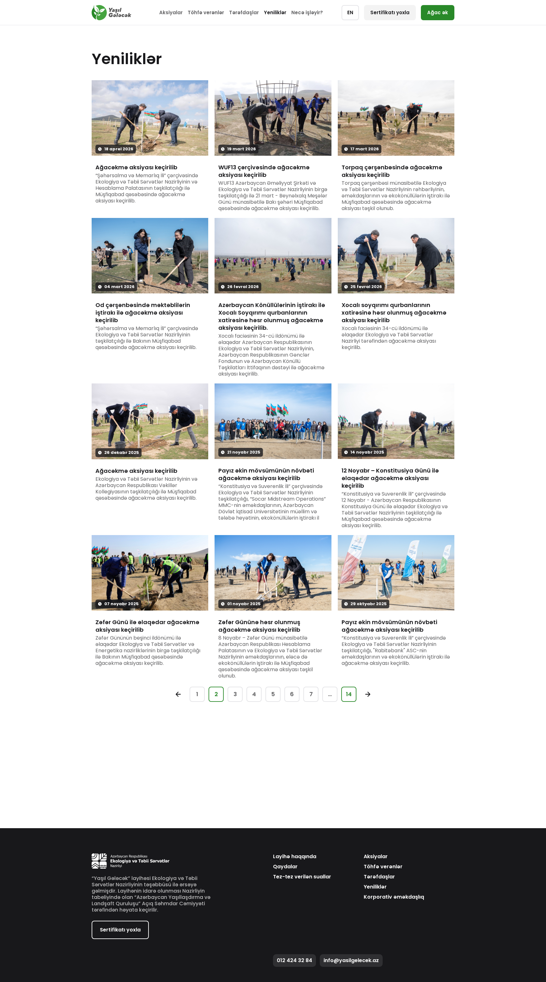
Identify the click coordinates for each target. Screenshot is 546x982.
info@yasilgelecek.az (351, 960)
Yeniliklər (275, 12)
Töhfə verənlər (206, 12)
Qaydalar (285, 867)
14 (349, 694)
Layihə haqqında (294, 856)
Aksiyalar (171, 12)
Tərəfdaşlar (244, 12)
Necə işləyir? (307, 12)
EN (350, 12)
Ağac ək (437, 12)
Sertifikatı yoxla (390, 12)
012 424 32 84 (294, 960)
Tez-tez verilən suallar (302, 877)
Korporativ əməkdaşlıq (394, 897)
